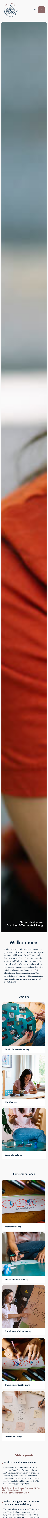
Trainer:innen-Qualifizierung (17, 1385)
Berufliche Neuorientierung (17, 1049)
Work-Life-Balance (13, 1155)
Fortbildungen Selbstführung (18, 1331)
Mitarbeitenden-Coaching (16, 1279)
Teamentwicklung (13, 1226)
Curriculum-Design (13, 1436)
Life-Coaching (11, 1102)
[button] (35, 9)
